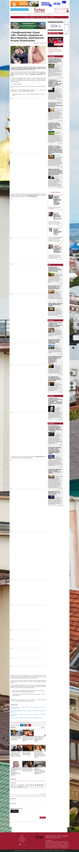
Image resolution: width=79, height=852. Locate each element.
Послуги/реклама (22, 840)
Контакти (22, 837)
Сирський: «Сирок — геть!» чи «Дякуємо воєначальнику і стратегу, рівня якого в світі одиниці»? (58, 249)
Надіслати (43, 817)
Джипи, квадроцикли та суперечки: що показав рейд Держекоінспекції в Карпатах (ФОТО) (55, 60)
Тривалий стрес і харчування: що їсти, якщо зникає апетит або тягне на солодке (54, 269)
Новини (26, 17)
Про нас (22, 835)
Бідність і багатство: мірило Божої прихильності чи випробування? (58, 216)
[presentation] (12, 785)
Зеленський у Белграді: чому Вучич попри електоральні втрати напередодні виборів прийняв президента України (54, 450)
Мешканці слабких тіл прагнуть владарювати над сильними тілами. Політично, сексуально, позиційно (57, 200)
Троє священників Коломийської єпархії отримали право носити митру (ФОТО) (54, 378)
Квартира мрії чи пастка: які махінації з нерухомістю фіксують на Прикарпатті (55, 104)
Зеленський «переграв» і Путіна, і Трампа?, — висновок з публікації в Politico (55, 471)
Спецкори (22, 841)
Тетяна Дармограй (21, 43)
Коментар (13, 783)
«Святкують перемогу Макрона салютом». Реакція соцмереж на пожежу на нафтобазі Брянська (28, 707)
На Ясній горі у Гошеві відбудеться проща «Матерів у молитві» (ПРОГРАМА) (54, 341)
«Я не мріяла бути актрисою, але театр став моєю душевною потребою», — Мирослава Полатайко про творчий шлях (55, 401)
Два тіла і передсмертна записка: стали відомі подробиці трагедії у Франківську (39, 771)
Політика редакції (22, 838)
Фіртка (11, 84)
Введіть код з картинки (16, 808)
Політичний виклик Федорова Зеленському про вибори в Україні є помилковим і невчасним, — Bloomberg (55, 428)
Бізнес (42, 17)
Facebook (39, 699)
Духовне (49, 14)
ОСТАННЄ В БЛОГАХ (55, 192)
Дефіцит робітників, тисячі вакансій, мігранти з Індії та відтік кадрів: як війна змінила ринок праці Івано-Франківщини (55, 171)
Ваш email (13, 803)
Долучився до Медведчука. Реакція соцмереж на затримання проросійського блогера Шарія (28, 711)
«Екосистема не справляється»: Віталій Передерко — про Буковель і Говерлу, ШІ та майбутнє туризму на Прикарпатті (55, 83)
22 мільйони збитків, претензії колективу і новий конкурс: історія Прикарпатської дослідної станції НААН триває (54, 126)
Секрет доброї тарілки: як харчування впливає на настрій (55, 304)
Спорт (47, 17)
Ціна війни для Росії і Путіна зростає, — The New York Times (54, 493)
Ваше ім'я (13, 798)
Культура (39, 14)
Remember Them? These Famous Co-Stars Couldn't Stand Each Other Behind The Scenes (40, 754)
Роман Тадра (56, 212)
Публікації (32, 17)
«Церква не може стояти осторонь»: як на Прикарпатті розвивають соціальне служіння (55, 324)
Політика (52, 17)
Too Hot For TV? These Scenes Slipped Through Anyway (28, 753)
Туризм (45, 14)
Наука (34, 14)
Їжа (32, 14)
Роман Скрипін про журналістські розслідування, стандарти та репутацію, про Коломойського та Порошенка (55, 49)
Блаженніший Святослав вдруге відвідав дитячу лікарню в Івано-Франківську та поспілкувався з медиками (55, 359)
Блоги (37, 17)
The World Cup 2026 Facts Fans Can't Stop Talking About (16, 738)
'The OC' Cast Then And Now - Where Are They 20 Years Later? (27, 769)
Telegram (27, 699)
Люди (28, 14)
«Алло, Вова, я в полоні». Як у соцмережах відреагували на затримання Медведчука (28, 715)
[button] (12, 785)
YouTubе (13, 701)
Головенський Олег (58, 244)
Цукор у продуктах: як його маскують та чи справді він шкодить (54, 287)
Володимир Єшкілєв (58, 195)
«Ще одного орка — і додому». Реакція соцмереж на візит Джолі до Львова (26, 717)
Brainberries (16, 741)
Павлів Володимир (58, 227)
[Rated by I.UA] (22, 844)
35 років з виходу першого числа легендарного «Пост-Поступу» (58, 232)
